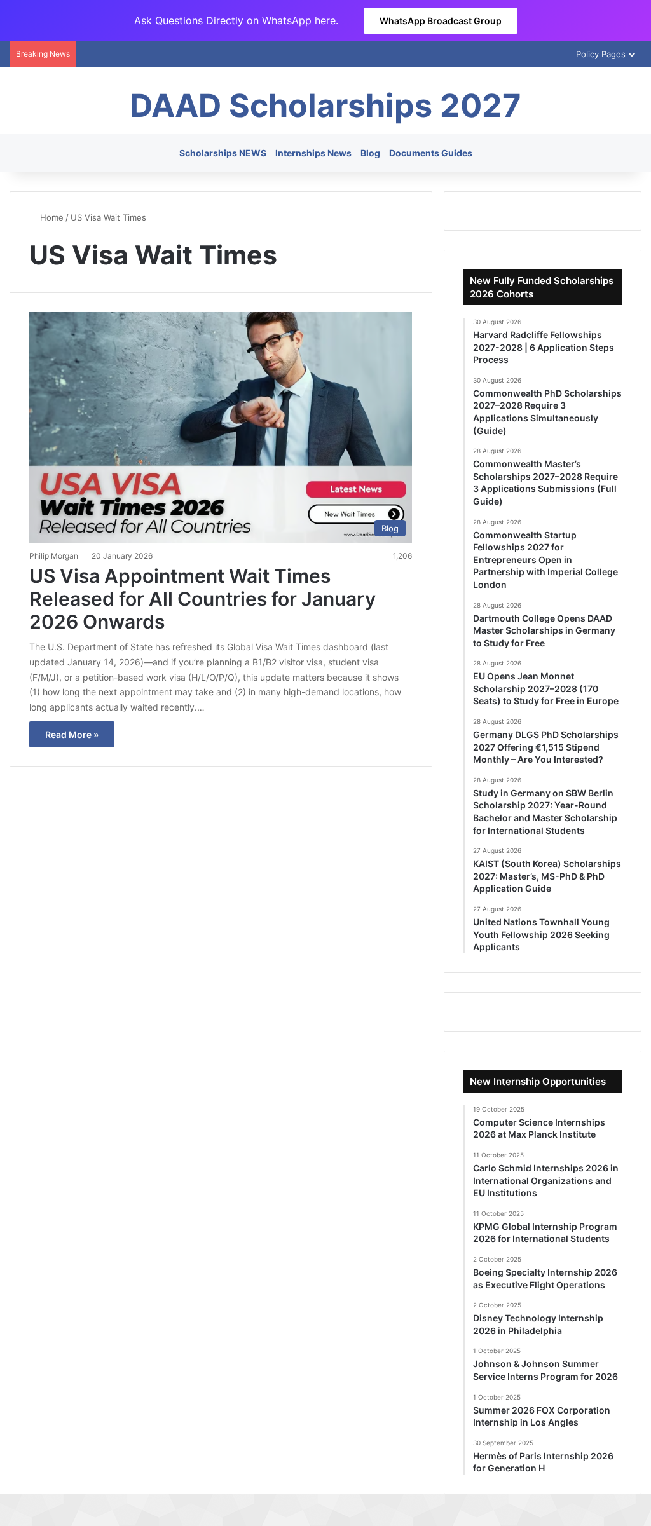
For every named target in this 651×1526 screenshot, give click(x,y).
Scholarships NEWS (222, 152)
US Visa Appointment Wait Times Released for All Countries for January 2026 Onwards (202, 598)
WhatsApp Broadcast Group (441, 20)
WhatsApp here (299, 20)
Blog (370, 152)
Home (51, 217)
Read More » (72, 734)
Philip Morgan (53, 556)
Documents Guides (430, 152)
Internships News (313, 152)
